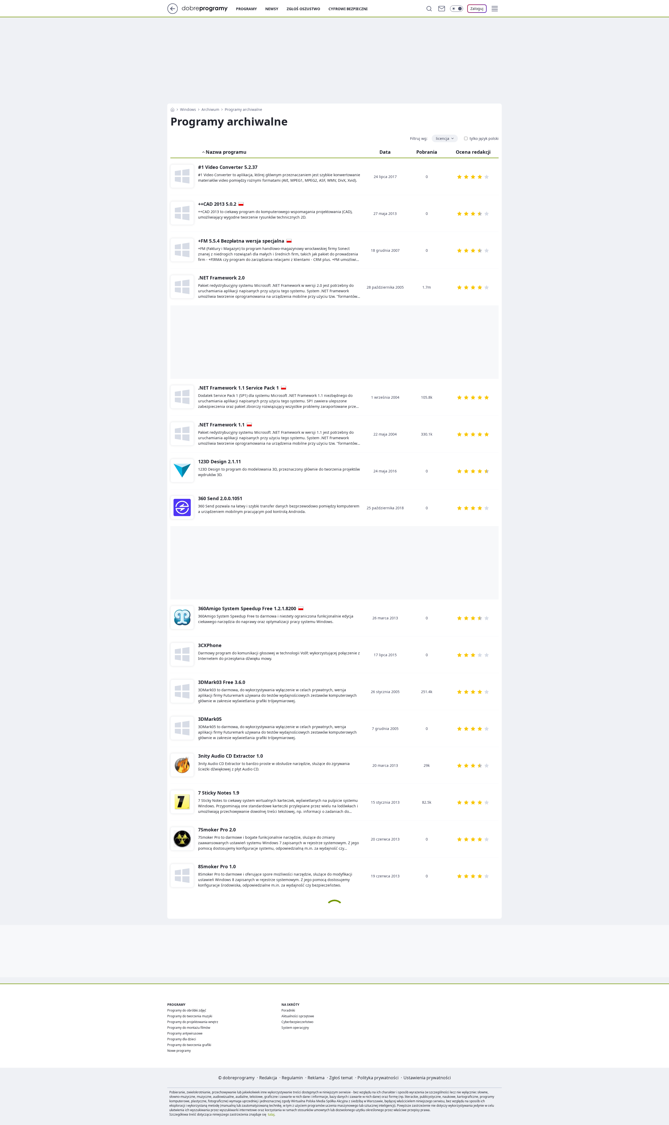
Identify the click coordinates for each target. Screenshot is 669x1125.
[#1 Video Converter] (182, 176)
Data (385, 152)
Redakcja (268, 1078)
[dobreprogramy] (209, 8)
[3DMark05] (182, 728)
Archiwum (210, 109)
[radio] (459, 176)
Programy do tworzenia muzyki (189, 1016)
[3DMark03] (182, 691)
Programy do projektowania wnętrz (192, 1022)
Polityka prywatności (378, 1078)
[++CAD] (182, 213)
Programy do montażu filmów (188, 1027)
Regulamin (292, 1078)
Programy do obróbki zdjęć (186, 1010)
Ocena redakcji (473, 152)
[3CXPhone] (182, 655)
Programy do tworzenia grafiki (189, 1045)
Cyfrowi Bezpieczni (347, 8)
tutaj (271, 1114)
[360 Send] (182, 508)
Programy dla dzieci (181, 1039)
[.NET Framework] (182, 287)
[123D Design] (182, 471)
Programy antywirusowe (185, 1033)
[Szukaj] (429, 8)
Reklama (316, 1078)
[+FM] (182, 250)
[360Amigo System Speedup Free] (182, 618)
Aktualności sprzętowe (297, 1016)
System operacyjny (295, 1027)
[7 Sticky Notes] (182, 802)
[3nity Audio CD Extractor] (182, 765)
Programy (246, 8)
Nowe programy (179, 1050)
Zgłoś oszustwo (303, 8)
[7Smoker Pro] (182, 839)
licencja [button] (442, 138)
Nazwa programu (226, 152)
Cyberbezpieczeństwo (297, 1022)
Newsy (271, 8)
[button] (495, 8)
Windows (188, 109)
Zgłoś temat (341, 1078)
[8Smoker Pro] (182, 876)
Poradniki (288, 1010)
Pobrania (426, 152)
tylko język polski (484, 138)
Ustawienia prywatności (427, 1078)
